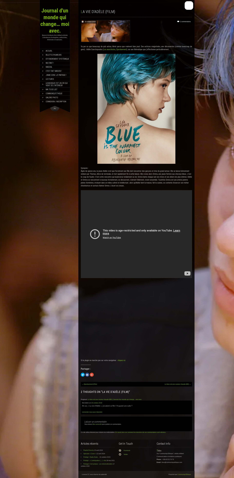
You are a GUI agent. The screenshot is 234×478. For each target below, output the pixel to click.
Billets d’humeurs (54, 55)
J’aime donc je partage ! (56, 75)
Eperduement (121, 49)
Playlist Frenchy (88, 450)
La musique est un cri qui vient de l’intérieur (57, 84)
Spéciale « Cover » (89, 454)
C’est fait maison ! (54, 71)
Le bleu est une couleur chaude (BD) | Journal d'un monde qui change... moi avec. (115, 399)
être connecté (97, 424)
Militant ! (50, 63)
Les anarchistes (109, 49)
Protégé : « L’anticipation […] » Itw (94, 460)
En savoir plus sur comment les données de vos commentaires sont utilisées (140, 432)
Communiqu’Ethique (54, 93)
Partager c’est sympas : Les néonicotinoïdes (97, 464)
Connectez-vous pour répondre (92, 412)
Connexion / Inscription (56, 101)
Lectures (50, 79)
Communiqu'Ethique (184, 474)
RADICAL (49, 67)
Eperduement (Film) (89, 384)
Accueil (49, 51)
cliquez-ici (121, 360)
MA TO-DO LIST (51, 89)
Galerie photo (52, 97)
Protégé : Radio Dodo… (91, 457)
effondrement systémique (57, 59)
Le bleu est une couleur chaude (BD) (178, 384)
